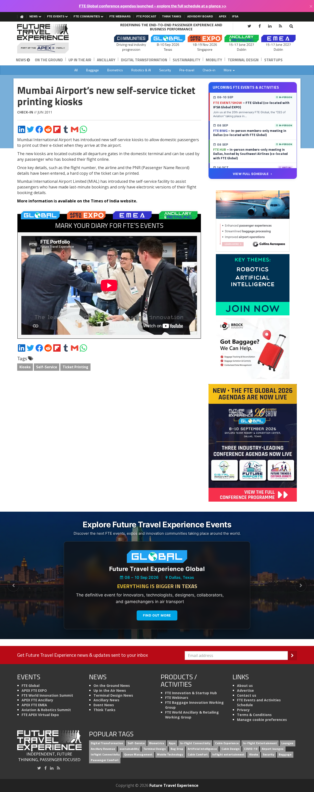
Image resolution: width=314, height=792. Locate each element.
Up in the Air (79, 60)
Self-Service (46, 367)
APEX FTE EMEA (34, 705)
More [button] (228, 70)
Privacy (243, 709)
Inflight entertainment (228, 754)
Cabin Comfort (198, 754)
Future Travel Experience (173, 785)
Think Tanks (171, 16)
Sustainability (186, 60)
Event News (103, 705)
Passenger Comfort (105, 760)
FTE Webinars (120, 16)
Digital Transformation (144, 60)
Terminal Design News (113, 695)
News (34, 16)
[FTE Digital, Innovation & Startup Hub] (252, 284)
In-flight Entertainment (260, 743)
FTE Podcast (146, 16)
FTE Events (56, 16)
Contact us (246, 695)
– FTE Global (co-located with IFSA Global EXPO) (251, 105)
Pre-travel (186, 70)
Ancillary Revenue (103, 748)
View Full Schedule (251, 174)
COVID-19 (250, 748)
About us (245, 685)
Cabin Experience (227, 743)
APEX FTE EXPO (34, 690)
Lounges (287, 743)
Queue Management (138, 754)
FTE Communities (87, 16)
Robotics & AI (141, 70)
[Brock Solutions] (252, 348)
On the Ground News (111, 685)
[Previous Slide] (13, 586)
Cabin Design (231, 748)
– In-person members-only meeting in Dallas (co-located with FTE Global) (249, 132)
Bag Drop (176, 748)
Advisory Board (200, 16)
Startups (273, 60)
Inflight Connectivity (105, 754)
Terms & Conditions (254, 714)
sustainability (129, 748)
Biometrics (115, 70)
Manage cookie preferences (262, 719)
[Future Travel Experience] (49, 38)
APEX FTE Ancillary (37, 700)
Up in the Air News (109, 690)
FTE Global (30, 685)
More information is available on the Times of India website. (77, 201)
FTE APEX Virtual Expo (40, 714)
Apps (172, 743)
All (76, 70)
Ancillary (106, 60)
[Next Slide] (301, 586)
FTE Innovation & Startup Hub (191, 693)
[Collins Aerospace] (252, 220)
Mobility (214, 60)
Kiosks (25, 367)
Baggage (92, 70)
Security (165, 70)
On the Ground (49, 60)
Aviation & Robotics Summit (46, 709)
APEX (222, 16)
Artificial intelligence (202, 748)
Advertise (245, 690)
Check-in (209, 70)
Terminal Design (243, 60)
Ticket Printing (75, 367)
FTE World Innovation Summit (47, 695)
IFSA (235, 16)
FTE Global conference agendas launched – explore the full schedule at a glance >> (152, 6)
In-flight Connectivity (195, 743)
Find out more (157, 615)
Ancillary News (106, 700)
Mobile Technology (170, 754)
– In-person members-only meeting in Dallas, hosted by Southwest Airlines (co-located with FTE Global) (250, 154)
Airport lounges (273, 748)
